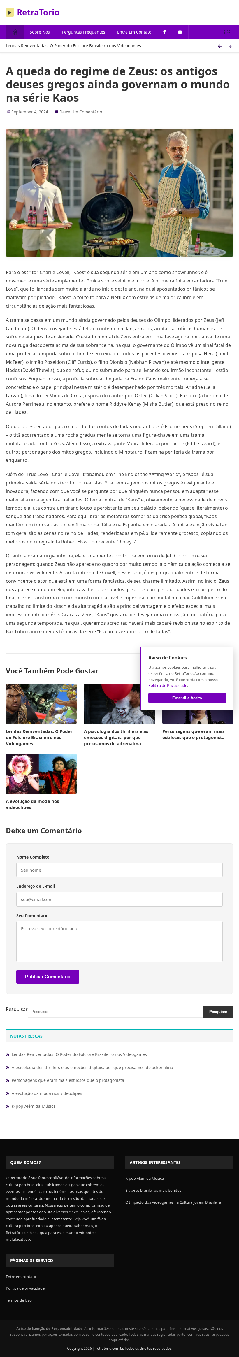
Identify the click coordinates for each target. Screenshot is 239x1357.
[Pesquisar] (227, 32)
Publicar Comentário (48, 976)
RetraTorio (33, 12)
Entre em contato (21, 1276)
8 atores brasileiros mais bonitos (153, 1190)
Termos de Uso (19, 1300)
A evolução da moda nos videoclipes (47, 1093)
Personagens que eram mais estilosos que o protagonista (193, 734)
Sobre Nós (40, 32)
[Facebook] (164, 32)
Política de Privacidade (167, 685)
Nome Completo (33, 857)
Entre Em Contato (134, 32)
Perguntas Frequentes (83, 32)
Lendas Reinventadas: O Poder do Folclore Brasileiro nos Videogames (73, 45)
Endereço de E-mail (35, 886)
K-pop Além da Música (34, 1106)
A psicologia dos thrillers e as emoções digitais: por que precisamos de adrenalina (116, 737)
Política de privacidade (25, 1288)
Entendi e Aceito (187, 698)
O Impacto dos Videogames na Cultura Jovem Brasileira (173, 1202)
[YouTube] (180, 32)
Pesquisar (17, 1009)
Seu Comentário (32, 915)
